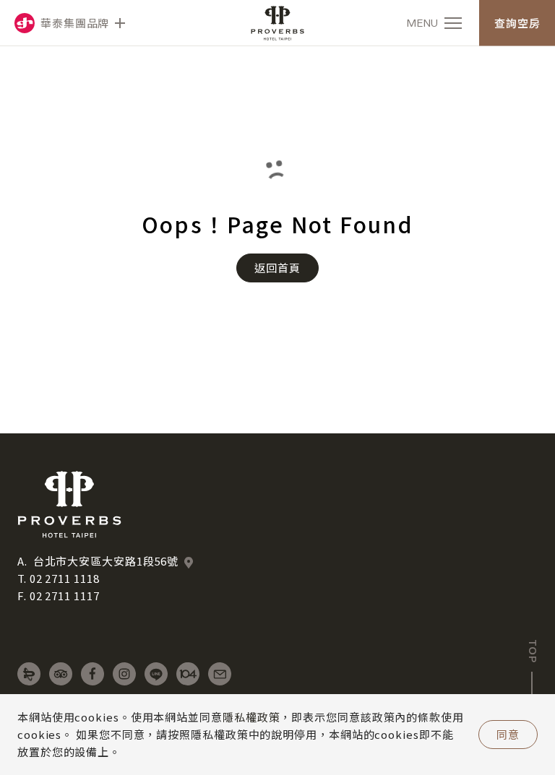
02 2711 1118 (65, 578)
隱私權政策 (251, 716)
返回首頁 (277, 267)
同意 (508, 734)
